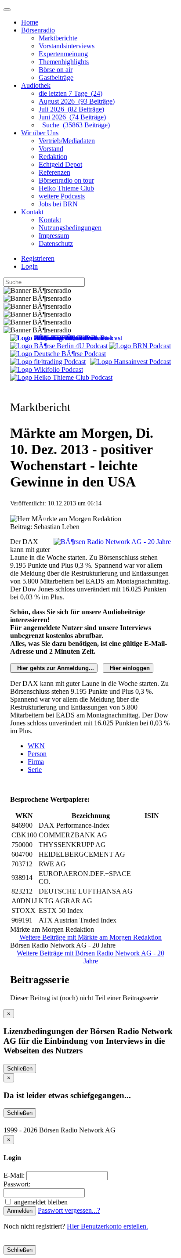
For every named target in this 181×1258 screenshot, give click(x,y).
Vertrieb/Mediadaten (67, 140)
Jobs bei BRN (58, 204)
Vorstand (51, 148)
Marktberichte (58, 38)
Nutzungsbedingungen (70, 227)
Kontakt (32, 212)
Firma (36, 761)
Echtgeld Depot (60, 164)
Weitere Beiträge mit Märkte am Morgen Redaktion (90, 937)
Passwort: (17, 1184)
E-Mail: (14, 1175)
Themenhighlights (64, 61)
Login (29, 266)
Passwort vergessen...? (69, 1210)
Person (37, 753)
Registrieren (37, 258)
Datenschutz (56, 243)
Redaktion (53, 156)
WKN (36, 746)
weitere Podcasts (62, 196)
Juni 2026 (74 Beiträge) (72, 117)
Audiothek (36, 85)
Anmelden (20, 1211)
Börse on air (55, 69)
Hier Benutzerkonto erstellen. (107, 1226)
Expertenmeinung (63, 54)
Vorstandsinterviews (66, 46)
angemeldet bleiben (40, 1202)
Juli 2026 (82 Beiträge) (71, 109)
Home (29, 22)
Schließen (20, 1068)
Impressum (54, 235)
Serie (35, 769)
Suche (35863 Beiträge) (74, 125)
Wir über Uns (39, 133)
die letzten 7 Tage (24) (70, 93)
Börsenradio (38, 30)
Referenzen (54, 172)
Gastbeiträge (56, 77)
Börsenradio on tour (66, 180)
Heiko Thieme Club (66, 188)
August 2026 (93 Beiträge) (77, 101)
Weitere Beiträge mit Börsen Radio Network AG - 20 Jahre (90, 957)
